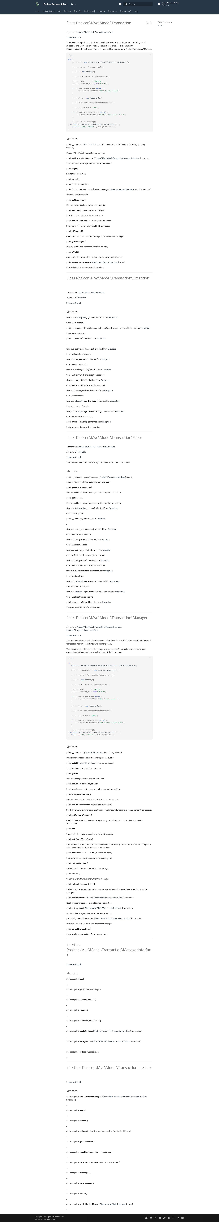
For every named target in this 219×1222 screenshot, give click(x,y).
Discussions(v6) (126, 11)
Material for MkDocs (49, 1219)
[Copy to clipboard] (150, 55)
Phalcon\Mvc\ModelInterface (123, 189)
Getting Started (48, 11)
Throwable (81, 297)
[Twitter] (169, 1218)
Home (37, 11)
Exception (81, 317)
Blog (136, 11)
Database (67, 11)
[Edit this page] (151, 23)
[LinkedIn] (178, 1218)
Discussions (112, 11)
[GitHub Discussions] (151, 1218)
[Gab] (164, 1218)
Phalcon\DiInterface (93, 144)
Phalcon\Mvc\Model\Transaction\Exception (96, 446)
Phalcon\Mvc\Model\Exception (91, 292)
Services (102, 11)
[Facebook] (173, 1218)
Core (59, 11)
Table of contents (165, 22)
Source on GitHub (73, 37)
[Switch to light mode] (120, 3)
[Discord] (146, 1218)
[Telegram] (160, 1218)
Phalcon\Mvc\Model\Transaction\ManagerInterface (117, 158)
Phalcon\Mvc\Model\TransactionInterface (94, 32)
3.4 (72, 4)
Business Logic (89, 11)
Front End (77, 11)
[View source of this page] (147, 23)
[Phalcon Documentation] (37, 4)
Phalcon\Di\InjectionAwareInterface (82, 630)
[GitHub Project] (155, 1218)
